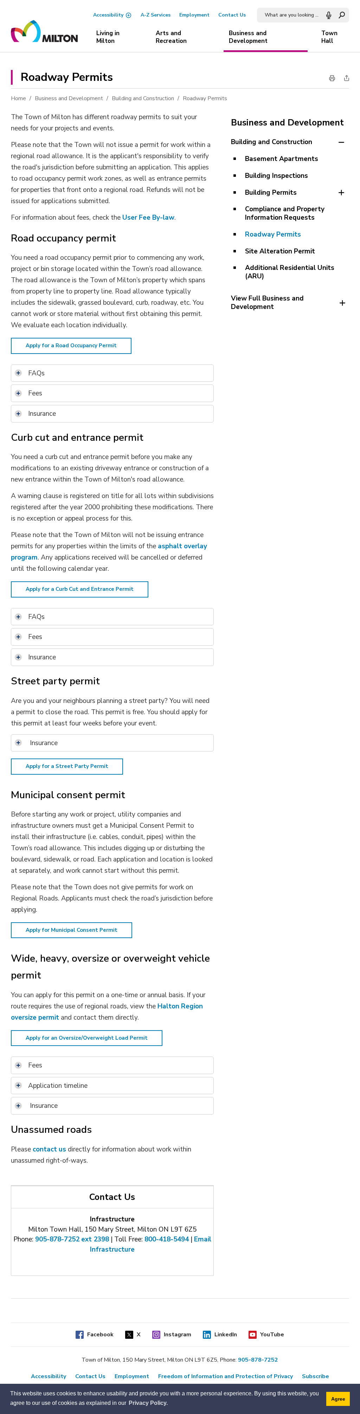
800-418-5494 (166, 1239)
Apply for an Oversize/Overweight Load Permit (87, 1037)
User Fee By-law (148, 217)
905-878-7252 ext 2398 (72, 1239)
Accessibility (108, 15)
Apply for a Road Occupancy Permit (71, 345)
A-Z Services (156, 15)
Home (18, 98)
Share (344, 78)
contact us (49, 1149)
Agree (338, 1399)
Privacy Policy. (148, 1403)
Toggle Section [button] (341, 142)
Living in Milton (108, 37)
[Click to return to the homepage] (44, 31)
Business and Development (248, 37)
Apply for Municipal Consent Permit (71, 930)
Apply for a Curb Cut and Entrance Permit (80, 589)
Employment (194, 15)
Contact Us (232, 15)
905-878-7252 (258, 1360)
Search (341, 15)
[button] (328, 15)
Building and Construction (143, 98)
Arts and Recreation (171, 37)
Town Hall (329, 37)
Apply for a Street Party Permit (67, 766)
